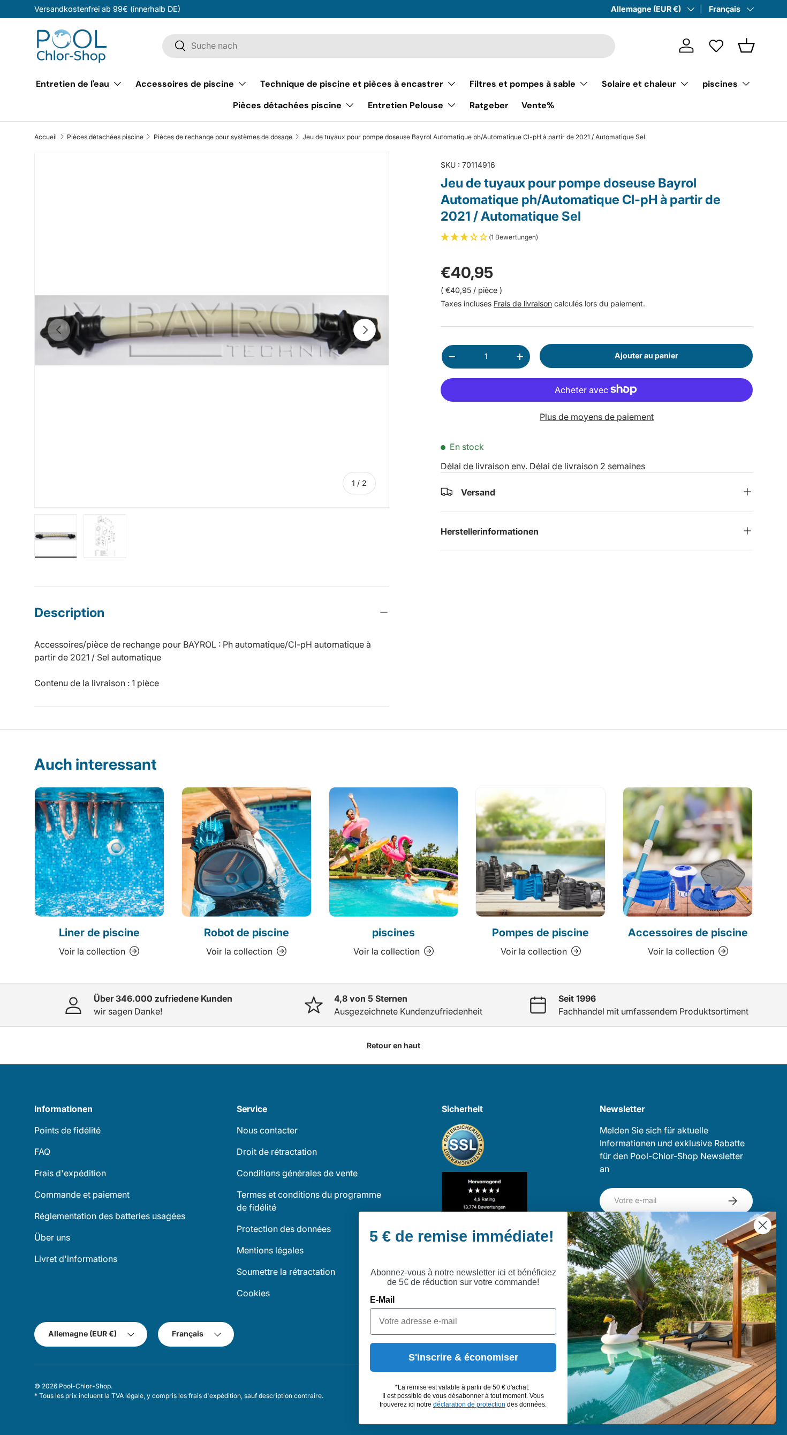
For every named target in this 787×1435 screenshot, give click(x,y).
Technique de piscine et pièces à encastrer (351, 83)
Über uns (52, 1237)
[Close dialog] (762, 1225)
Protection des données (284, 1228)
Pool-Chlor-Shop (85, 1386)
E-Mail (382, 1299)
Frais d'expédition (70, 1173)
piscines (720, 83)
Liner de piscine (99, 932)
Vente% (537, 104)
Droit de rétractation (277, 1151)
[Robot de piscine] (246, 851)
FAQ (42, 1151)
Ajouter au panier (646, 355)
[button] (746, 45)
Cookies (253, 1293)
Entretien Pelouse (405, 104)
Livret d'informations (75, 1258)
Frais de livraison (523, 303)
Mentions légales (270, 1250)
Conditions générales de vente (297, 1173)
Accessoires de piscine (184, 83)
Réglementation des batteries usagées (109, 1216)
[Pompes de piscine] (540, 851)
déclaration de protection (469, 1404)
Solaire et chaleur (639, 83)
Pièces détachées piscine (287, 104)
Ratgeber (489, 104)
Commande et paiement (82, 1194)
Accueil (45, 137)
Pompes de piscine (540, 932)
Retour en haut (393, 1045)
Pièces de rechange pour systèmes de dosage (223, 137)
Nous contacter (267, 1130)
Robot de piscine (246, 932)
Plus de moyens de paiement (597, 416)
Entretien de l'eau (72, 83)
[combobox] (388, 45)
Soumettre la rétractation (286, 1271)
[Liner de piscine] (99, 851)
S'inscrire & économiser (463, 1357)
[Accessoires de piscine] (687, 851)
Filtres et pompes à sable (523, 83)
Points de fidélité (67, 1130)
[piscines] (393, 851)
